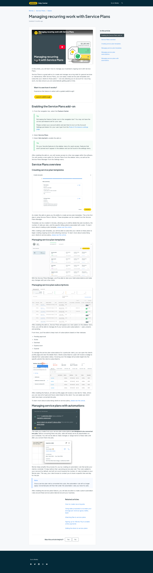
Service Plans (40, 11)
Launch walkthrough (43, 97)
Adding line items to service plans (76, 528)
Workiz (31, 11)
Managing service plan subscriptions (108, 53)
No (75, 539)
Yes (68, 539)
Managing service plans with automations (110, 59)
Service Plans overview (108, 39)
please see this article (64, 227)
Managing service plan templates (111, 48)
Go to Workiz (115, 3)
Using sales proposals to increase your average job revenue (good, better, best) (78, 511)
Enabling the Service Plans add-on (111, 35)
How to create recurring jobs (75, 504)
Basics (50, 11)
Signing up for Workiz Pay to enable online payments (77, 523)
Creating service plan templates (111, 44)
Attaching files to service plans (75, 517)
